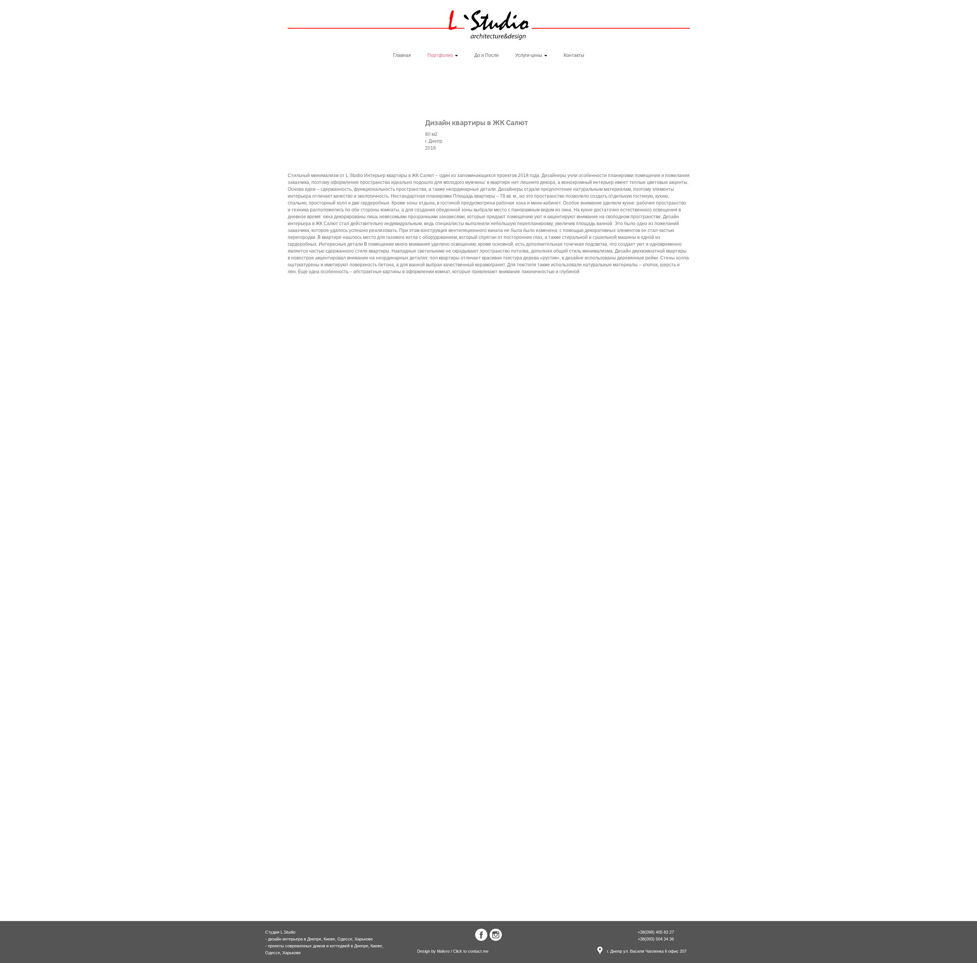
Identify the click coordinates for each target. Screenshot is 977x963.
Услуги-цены (529, 55)
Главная (402, 55)
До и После (486, 55)
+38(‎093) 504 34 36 (656, 939)
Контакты (574, 55)
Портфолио (440, 55)
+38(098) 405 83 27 (656, 932)
